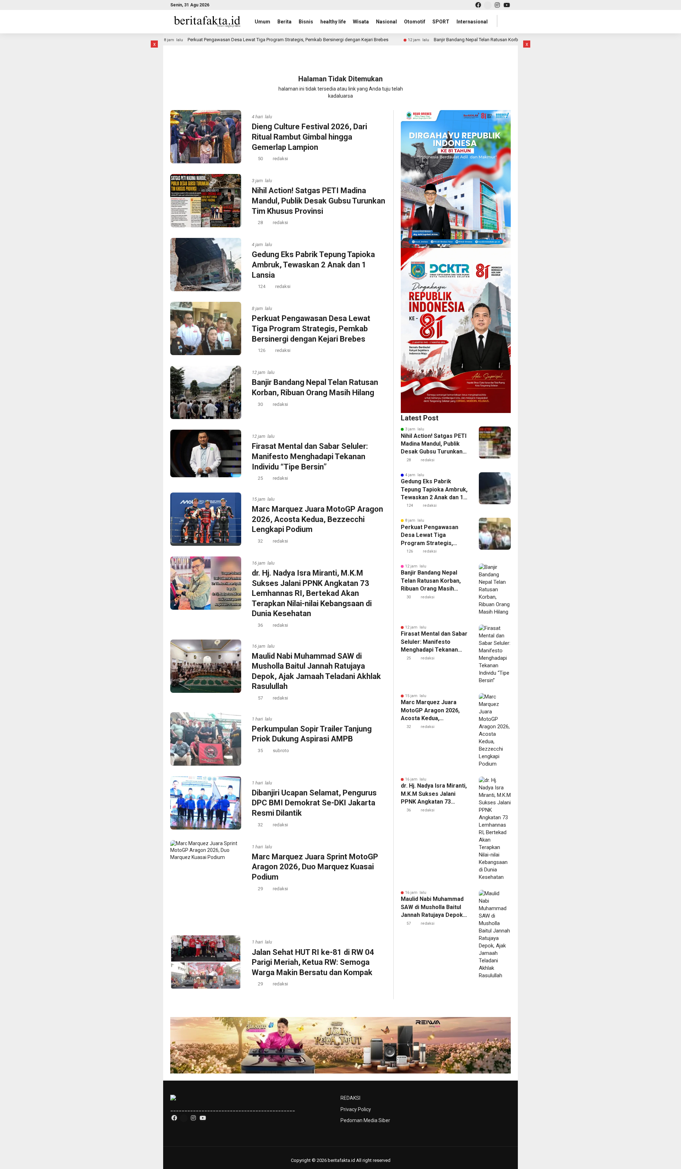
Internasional (472, 22)
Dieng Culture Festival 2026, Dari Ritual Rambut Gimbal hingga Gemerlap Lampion (309, 136)
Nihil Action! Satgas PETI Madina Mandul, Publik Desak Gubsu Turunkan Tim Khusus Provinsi (318, 200)
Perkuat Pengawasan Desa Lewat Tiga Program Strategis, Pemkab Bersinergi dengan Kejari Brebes (275, 39)
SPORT (440, 22)
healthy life (333, 22)
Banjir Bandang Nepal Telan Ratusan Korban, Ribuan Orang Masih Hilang (494, 39)
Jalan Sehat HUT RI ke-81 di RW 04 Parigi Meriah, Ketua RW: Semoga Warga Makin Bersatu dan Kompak (313, 962)
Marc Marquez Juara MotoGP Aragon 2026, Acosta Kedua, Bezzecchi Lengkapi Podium (317, 519)
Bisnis (306, 22)
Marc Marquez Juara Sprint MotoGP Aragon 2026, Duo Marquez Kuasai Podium (315, 866)
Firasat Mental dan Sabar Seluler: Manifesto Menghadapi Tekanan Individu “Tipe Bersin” (310, 456)
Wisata (361, 22)
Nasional (386, 22)
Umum (262, 22)
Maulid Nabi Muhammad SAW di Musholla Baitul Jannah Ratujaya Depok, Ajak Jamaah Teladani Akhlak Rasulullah (432, 907)
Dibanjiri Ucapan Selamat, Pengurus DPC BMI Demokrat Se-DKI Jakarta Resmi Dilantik (314, 802)
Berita (284, 22)
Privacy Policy (355, 1109)
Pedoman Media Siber (365, 1120)
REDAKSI (350, 1098)
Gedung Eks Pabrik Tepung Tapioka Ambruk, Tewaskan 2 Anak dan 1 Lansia (313, 264)
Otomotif (414, 22)
